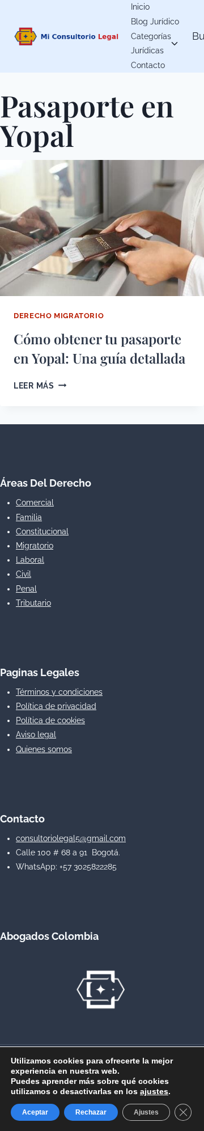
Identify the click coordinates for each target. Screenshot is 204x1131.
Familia (29, 517)
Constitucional (42, 531)
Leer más (40, 385)
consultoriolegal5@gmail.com (71, 838)
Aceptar (35, 1112)
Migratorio (34, 545)
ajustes (154, 1091)
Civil (23, 574)
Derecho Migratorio (59, 315)
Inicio (140, 6)
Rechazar (91, 1112)
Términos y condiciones (59, 692)
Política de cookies (50, 720)
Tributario (33, 602)
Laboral (30, 559)
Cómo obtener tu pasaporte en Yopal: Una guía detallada (99, 348)
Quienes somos (44, 749)
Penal (26, 588)
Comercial (35, 502)
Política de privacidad (56, 706)
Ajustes (146, 1112)
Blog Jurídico (155, 21)
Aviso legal (36, 734)
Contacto (148, 65)
